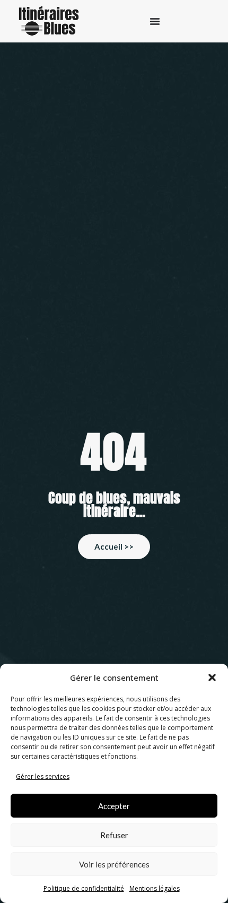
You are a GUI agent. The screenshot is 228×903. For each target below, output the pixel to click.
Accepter (114, 806)
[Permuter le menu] (155, 21)
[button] (212, 677)
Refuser (114, 835)
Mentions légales (154, 888)
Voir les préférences (114, 864)
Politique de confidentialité (83, 888)
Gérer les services (42, 776)
